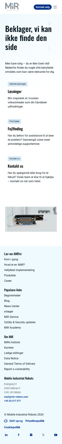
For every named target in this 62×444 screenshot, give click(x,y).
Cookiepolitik (12, 427)
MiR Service (11, 317)
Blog (7, 300)
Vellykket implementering (19, 270)
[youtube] (56, 435)
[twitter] (43, 435)
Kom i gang (11, 259)
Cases (8, 280)
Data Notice (11, 358)
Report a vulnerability (17, 369)
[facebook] (19, 435)
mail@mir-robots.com (16, 396)
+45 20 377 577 (12, 400)
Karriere (8, 347)
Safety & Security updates (19, 322)
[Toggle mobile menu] (54, 7)
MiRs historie (12, 342)
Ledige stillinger (13, 353)
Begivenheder (12, 295)
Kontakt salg (43, 7)
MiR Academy (12, 327)
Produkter (10, 275)
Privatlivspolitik (34, 421)
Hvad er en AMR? (14, 264)
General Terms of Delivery (19, 363)
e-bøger (8, 311)
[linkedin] (6, 435)
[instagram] (31, 435)
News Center (11, 306)
